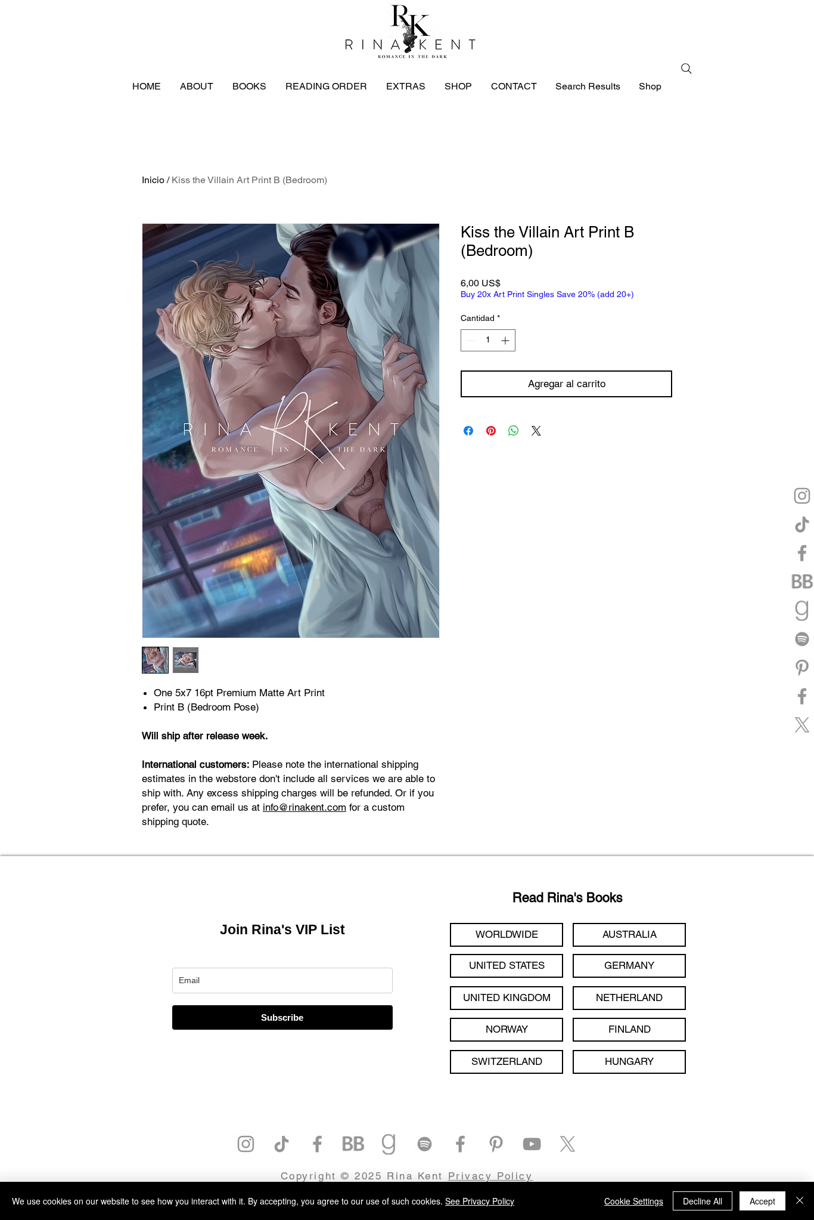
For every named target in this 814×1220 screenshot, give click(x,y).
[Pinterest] (802, 667)
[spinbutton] (488, 340)
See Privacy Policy (479, 1201)
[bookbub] (802, 581)
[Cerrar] (800, 1200)
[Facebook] (802, 553)
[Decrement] (469, 340)
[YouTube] (532, 1144)
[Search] (686, 68)
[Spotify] (802, 639)
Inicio (153, 180)
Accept (762, 1201)
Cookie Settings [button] (633, 1201)
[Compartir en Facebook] (468, 431)
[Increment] (506, 340)
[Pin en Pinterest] (491, 431)
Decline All (702, 1201)
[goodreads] (802, 610)
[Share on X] (536, 431)
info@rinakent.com (304, 807)
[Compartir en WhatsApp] (514, 431)
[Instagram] (802, 495)
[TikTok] (802, 524)
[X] (802, 725)
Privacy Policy (490, 1176)
